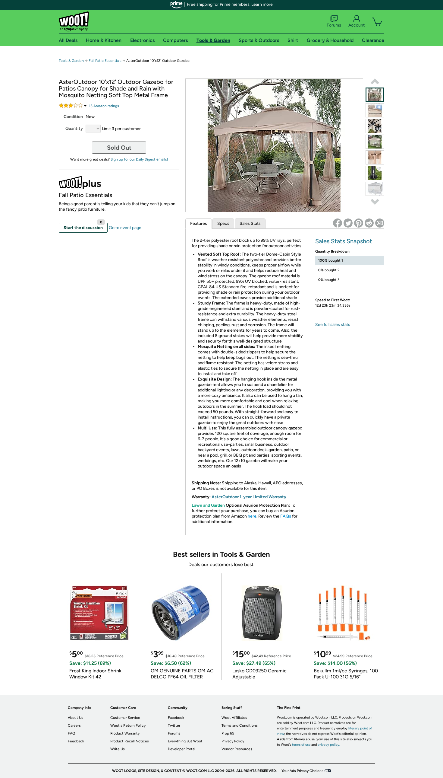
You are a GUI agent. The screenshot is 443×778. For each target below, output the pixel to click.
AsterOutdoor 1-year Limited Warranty (249, 496)
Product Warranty (125, 733)
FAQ (71, 733)
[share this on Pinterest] (358, 223)
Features (198, 223)
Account (356, 25)
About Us (75, 718)
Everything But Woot (185, 741)
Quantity (74, 128)
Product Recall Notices (129, 741)
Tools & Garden (71, 61)
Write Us (117, 749)
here (252, 516)
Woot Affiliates (234, 718)
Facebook (176, 718)
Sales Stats (250, 223)
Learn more (262, 4)
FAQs (285, 516)
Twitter (174, 725)
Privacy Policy (233, 741)
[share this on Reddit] (369, 223)
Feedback (76, 741)
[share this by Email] (379, 223)
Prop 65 (228, 733)
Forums (334, 25)
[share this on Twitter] (348, 223)
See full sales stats (332, 324)
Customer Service (125, 718)
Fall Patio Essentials (105, 61)
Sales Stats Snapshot (343, 241)
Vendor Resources (237, 749)
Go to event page (125, 227)
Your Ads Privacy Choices (302, 771)
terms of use (301, 745)
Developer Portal (181, 749)
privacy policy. (329, 745)
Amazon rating (104, 106)
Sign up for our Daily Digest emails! (139, 159)
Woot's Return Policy (128, 725)
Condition (73, 116)
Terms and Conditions (240, 725)
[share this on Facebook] (337, 223)
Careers (74, 725)
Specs (223, 223)
